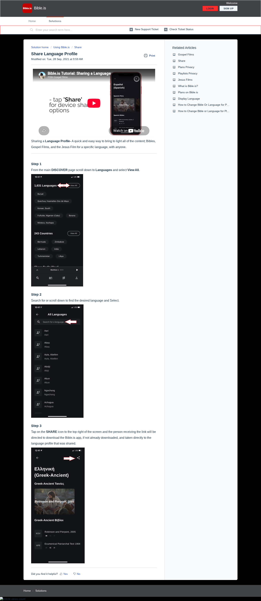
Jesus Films (185, 79)
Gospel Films (186, 54)
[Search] (32, 30)
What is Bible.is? (188, 86)
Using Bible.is (61, 47)
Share (78, 47)
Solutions (55, 21)
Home (32, 21)
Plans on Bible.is (188, 92)
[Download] (123, 258)
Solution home (40, 47)
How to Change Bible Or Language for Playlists (206, 104)
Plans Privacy (186, 67)
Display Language (189, 98)
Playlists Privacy (187, 73)
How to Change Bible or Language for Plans (204, 111)
